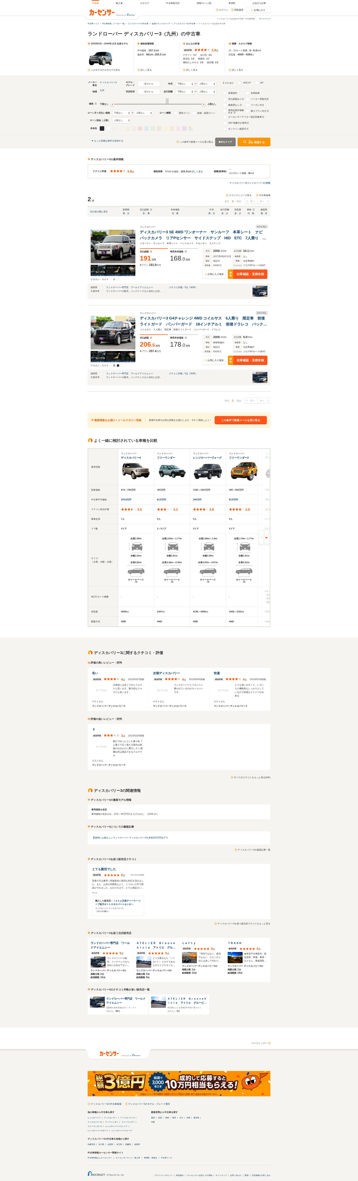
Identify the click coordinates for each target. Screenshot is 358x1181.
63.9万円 (161, 499)
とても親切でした (104, 869)
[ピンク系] (178, 128)
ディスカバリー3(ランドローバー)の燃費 (250, 183)
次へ (262, 201)
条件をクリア (225, 142)
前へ (252, 201)
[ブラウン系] (159, 128)
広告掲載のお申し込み (261, 1175)
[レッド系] (140, 128)
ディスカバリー (110, 1118)
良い (95, 673)
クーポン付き (257, 105)
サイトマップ (264, 19)
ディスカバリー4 (95, 1122)
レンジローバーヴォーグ (122, 1131)
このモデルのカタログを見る (105, 70)
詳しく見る (146, 70)
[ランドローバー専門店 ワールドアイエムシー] (259, 296)
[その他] (191, 128)
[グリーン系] (152, 128)
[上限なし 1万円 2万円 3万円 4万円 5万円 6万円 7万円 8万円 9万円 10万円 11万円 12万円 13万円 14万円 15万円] (143, 113)
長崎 (167, 1118)
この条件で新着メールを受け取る (196, 142)
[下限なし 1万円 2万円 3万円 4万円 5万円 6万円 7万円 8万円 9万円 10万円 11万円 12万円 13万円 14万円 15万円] (121, 113)
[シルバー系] (133, 128)
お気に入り (260, 10)
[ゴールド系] (127, 128)
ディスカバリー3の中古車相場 (106, 1104)
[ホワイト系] (108, 128)
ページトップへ (259, 1043)
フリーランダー (128, 1122)
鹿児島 (196, 1118)
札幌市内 (91, 1144)
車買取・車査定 (150, 1158)
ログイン (223, 10)
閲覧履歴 (238, 10)
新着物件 (232, 93)
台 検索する (256, 141)
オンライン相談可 (237, 129)
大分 (181, 1118)
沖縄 (153, 1122)
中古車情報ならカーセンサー (100, 1158)
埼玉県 (119, 1144)
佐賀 (160, 1118)
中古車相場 (264, 195)
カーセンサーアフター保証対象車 (245, 117)
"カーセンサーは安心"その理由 (199, 1175)
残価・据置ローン (206, 113)
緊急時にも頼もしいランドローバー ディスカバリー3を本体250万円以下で (130, 837)
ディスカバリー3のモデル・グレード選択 (149, 1104)
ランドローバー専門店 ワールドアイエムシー (129, 287)
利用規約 (179, 1175)
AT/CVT (247, 82)
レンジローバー (94, 1118)
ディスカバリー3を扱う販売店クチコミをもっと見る (244, 923)
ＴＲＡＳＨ (235, 943)
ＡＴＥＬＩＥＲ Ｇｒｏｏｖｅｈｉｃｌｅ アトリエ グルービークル (155, 945)
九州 (102, 90)
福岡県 (137, 1144)
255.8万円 (126, 499)
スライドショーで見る (240, 195)
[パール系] (121, 128)
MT (261, 82)
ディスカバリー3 (108, 82)
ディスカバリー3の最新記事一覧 (254, 849)
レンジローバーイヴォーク (116, 1126)
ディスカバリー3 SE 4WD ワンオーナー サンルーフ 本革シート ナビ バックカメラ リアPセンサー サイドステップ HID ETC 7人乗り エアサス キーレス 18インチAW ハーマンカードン (203, 235)
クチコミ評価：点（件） (183, 287)
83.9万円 (233, 499)
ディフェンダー (111, 1122)
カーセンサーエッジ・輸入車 (128, 1158)
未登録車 (255, 93)
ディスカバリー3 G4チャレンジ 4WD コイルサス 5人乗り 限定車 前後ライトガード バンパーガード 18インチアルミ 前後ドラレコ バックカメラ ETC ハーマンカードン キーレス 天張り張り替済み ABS (203, 321)
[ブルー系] (146, 128)
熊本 (174, 1118)
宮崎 (188, 1118)
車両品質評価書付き (236, 111)
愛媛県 (128, 1144)
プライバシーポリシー (163, 1175)
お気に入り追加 (216, 274)
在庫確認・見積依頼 (247, 274)
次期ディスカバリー (166, 673)
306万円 (197, 499)
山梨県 (110, 1144)
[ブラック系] (102, 128)
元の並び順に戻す (99, 211)
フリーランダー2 (95, 1126)
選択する (148, 84)
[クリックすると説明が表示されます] (95, 103)
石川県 (101, 1144)
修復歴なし (233, 105)
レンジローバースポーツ (98, 1131)
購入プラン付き (258, 111)
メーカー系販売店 (260, 99)
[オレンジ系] (171, 128)
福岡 (153, 1118)
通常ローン (184, 113)
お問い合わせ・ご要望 (239, 1175)
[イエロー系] (165, 128)
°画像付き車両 (237, 123)
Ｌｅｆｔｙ (189, 943)
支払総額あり (235, 99)
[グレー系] (114, 128)
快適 (217, 673)
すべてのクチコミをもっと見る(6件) (252, 777)
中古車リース (166, 1158)
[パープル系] (184, 128)
